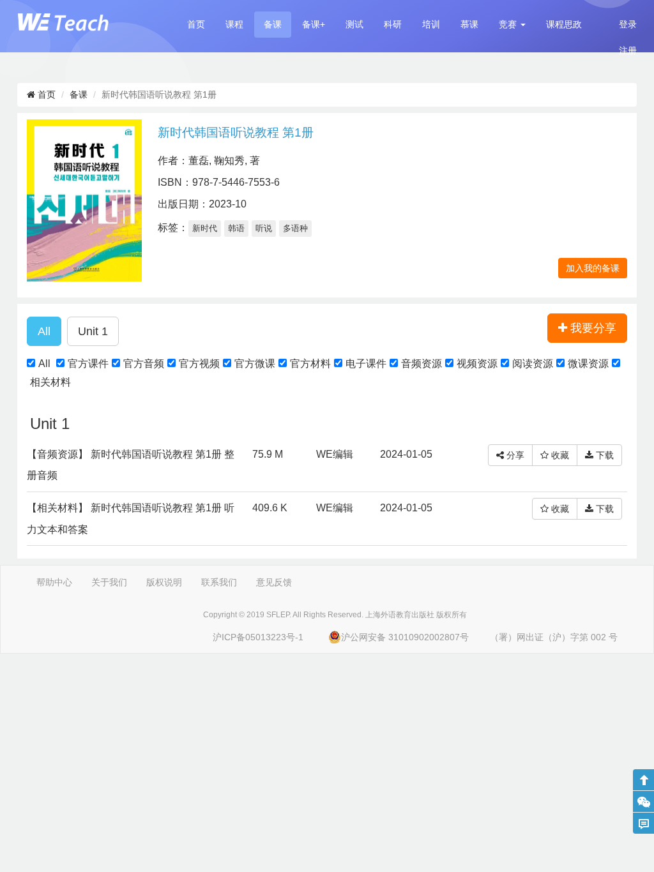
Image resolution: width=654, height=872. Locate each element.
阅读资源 (532, 363)
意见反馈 (274, 582)
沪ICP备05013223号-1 (258, 637)
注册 (628, 50)
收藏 (559, 455)
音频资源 (421, 363)
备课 (273, 24)
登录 (628, 24)
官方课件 (88, 363)
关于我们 (109, 582)
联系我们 (219, 582)
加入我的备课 (593, 268)
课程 (234, 24)
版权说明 (164, 582)
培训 (431, 24)
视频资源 (477, 363)
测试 (354, 24)
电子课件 (366, 363)
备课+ (313, 24)
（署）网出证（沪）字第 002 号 (554, 637)
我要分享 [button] (591, 328)
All (44, 363)
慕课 (469, 24)
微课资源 (588, 363)
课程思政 (564, 24)
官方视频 (199, 363)
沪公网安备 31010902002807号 (405, 637)
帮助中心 (54, 582)
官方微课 (254, 363)
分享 (514, 455)
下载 (603, 455)
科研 (393, 24)
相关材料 (50, 382)
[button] (512, 24)
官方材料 (310, 363)
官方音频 (143, 363)
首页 (196, 24)
